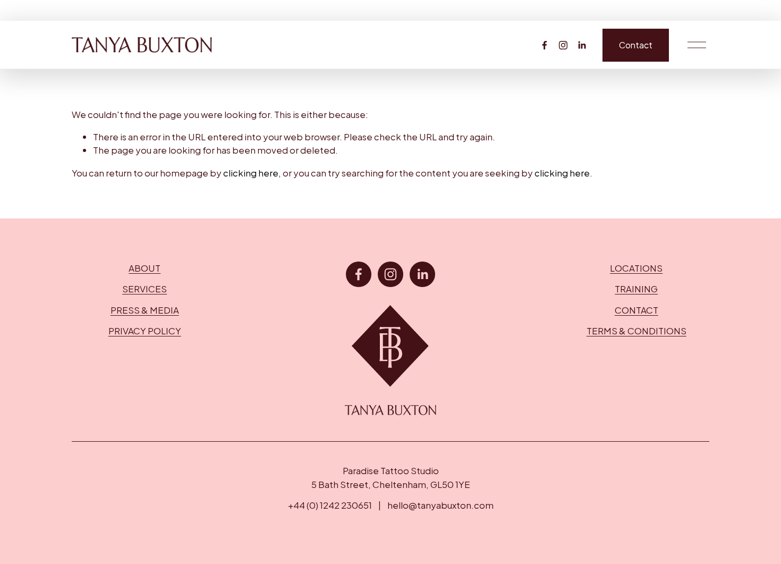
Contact (635, 45)
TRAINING (636, 288)
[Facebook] (544, 45)
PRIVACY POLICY (144, 330)
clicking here (250, 173)
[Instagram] (563, 45)
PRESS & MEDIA (145, 310)
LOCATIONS (636, 268)
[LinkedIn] (581, 45)
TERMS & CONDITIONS (636, 330)
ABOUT (144, 268)
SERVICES (144, 288)
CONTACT (636, 310)
